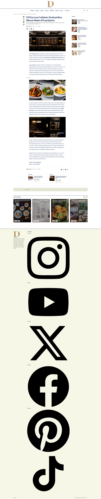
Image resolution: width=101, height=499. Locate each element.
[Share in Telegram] (23, 22)
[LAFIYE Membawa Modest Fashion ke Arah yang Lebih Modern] (74, 45)
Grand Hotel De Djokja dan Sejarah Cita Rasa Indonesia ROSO (82, 36)
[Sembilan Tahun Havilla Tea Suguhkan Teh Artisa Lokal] (41, 210)
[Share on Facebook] (23, 17)
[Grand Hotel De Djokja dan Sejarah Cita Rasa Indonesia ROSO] (74, 37)
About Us (14, 497)
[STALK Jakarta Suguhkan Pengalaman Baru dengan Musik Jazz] (60, 210)
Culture (57, 180)
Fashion (79, 46)
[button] (84, 10)
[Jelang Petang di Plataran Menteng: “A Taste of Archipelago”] (74, 52)
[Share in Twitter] (23, 19)
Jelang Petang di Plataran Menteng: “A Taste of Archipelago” (81, 51)
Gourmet (79, 54)
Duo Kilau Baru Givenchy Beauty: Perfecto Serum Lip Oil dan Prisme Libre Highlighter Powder (83, 29)
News (30, 26)
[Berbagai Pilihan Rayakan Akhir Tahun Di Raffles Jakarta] (22, 210)
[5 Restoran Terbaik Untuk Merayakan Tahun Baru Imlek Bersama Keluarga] (79, 210)
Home (14, 14)
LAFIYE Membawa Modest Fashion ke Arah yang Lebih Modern (82, 44)
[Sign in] (87, 10)
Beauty (79, 31)
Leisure (27, 26)
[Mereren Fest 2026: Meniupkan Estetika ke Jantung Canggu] (74, 21)
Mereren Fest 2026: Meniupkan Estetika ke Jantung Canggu (83, 20)
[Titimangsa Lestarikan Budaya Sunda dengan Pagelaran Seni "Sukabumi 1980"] (58, 178)
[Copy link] (23, 24)
